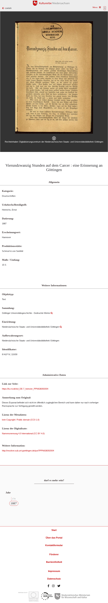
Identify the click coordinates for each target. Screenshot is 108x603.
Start (54, 530)
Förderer (54, 554)
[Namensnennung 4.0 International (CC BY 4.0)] (54, 138)
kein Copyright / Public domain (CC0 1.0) (20, 419)
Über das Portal (54, 538)
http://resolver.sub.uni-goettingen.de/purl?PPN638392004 (28, 450)
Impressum (54, 571)
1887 (14, 503)
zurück (8, 8)
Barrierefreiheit (54, 562)
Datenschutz (54, 579)
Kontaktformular (54, 545)
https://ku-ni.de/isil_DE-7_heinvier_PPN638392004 (25, 389)
